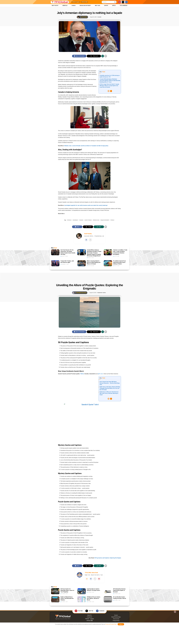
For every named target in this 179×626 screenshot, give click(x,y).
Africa (114, 5)
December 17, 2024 (64, 264)
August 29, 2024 (90, 265)
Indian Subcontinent (85, 5)
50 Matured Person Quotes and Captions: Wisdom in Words (93, 598)
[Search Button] (115, 2)
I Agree (121, 624)
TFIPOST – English (89, 618)
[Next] (111, 91)
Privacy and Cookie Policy (110, 624)
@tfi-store (100, 373)
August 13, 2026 (64, 256)
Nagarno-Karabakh (105, 220)
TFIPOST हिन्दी (84, 2)
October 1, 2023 (64, 601)
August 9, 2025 (90, 257)
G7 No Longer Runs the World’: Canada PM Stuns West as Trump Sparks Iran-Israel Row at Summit (109, 86)
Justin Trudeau (88, 220)
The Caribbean (123, 5)
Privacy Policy (116, 620)
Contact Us (89, 617)
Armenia (69, 220)
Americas (64, 5)
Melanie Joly (96, 220)
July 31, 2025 (116, 256)
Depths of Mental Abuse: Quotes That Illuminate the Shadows (67, 598)
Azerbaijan (75, 220)
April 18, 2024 (116, 265)
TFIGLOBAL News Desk (81, 292)
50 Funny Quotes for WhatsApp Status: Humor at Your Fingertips (67, 590)
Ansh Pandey (84, 16)
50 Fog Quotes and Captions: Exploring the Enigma (107, 558)
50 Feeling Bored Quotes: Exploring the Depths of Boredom (119, 590)
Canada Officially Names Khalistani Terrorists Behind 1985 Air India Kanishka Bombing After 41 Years (110, 80)
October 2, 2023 (64, 593)
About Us (89, 615)
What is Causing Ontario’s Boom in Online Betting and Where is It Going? (93, 262)
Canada (74, 5)
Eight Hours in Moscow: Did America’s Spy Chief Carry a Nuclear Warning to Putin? (109, 393)
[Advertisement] (89, 276)
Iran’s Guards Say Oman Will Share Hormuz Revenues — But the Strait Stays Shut (110, 383)
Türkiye (112, 220)
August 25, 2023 (93, 16)
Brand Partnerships (116, 617)
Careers (116, 615)
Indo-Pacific (55, 5)
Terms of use (116, 618)
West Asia (97, 5)
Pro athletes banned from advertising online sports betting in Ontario (119, 262)
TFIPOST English (75, 2)
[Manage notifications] (175, 612)
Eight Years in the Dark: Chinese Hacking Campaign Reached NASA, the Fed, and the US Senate (110, 388)
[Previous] (108, 91)
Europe (106, 5)
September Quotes (102, 292)
